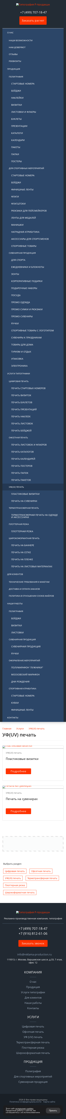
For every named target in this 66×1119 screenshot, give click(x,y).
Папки (15, 154)
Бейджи (16, 90)
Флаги (15, 196)
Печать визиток (21, 395)
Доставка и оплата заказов (24, 588)
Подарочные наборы (24, 288)
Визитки (16, 104)
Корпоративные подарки (26, 281)
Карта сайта (49, 1101)
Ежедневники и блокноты (27, 266)
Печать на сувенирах (24, 500)
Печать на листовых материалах (31, 566)
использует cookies (24, 1108)
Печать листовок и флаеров (29, 444)
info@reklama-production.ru (34, 954)
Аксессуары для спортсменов (30, 238)
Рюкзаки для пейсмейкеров (29, 210)
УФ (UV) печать (33, 1037)
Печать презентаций (24, 409)
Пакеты (15, 147)
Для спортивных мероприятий (26, 168)
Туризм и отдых (21, 351)
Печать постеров (21, 465)
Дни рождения (20, 681)
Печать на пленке (22, 559)
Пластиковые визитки (25, 493)
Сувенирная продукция (22, 252)
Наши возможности (21, 40)
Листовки (17, 632)
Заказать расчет (33, 20)
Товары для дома (22, 344)
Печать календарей (23, 458)
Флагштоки (18, 203)
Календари (18, 140)
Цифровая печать (19, 381)
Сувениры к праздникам (26, 337)
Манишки (17, 224)
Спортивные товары (23, 245)
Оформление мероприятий (24, 660)
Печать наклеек (21, 416)
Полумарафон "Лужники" (27, 667)
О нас (10, 32)
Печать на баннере (22, 545)
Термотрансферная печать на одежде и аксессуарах (34, 516)
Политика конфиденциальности (25, 1101)
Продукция (13, 69)
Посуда (16, 295)
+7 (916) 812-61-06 (33, 933)
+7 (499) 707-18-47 (34, 12)
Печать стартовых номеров (28, 388)
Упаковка (17, 358)
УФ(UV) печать (16, 486)
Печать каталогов (22, 451)
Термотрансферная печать (24, 507)
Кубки (15, 702)
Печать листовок (22, 423)
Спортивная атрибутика (22, 688)
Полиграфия (16, 76)
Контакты (12, 717)
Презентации (19, 126)
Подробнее (18, 771)
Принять (53, 1110)
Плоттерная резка (19, 524)
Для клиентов (15, 574)
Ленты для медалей (23, 217)
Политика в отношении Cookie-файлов (31, 595)
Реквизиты (15, 61)
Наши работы (15, 603)
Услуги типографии (18, 373)
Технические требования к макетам (29, 581)
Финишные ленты (22, 189)
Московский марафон (25, 674)
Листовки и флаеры (23, 111)
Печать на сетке (21, 552)
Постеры (16, 161)
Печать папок (19, 472)
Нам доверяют (17, 47)
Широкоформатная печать (24, 538)
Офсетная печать (18, 437)
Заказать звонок (33, 943)
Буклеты (16, 118)
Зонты (15, 274)
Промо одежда (20, 302)
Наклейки (17, 97)
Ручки (15, 323)
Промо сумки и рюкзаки (27, 309)
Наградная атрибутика (25, 231)
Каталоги (17, 133)
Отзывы (13, 54)
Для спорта (18, 259)
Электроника (19, 365)
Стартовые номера (22, 83)
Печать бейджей (21, 430)
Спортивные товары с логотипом (32, 330)
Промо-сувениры (22, 316)
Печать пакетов (21, 479)
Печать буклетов (21, 402)
